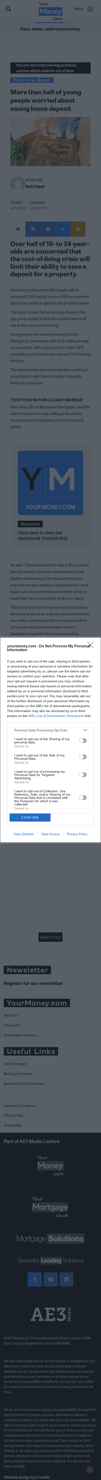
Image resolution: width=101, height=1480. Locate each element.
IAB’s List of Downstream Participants (56, 716)
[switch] (83, 740)
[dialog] (50, 740)
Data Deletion (24, 834)
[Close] (91, 646)
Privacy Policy (77, 834)
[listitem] (50, 730)
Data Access (50, 834)
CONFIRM (30, 817)
